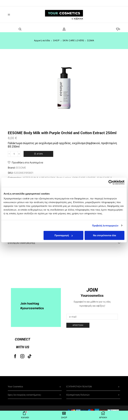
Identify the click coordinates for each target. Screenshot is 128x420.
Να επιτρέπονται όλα (104, 235)
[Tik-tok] (29, 356)
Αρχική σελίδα (42, 40)
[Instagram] (22, 356)
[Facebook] (15, 356)
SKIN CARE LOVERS (73, 40)
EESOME (21, 167)
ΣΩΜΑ (90, 40)
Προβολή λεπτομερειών (105, 225)
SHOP (56, 40)
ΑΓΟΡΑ (40, 154)
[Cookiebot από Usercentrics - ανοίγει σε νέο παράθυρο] (110, 182)
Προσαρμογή (61, 235)
